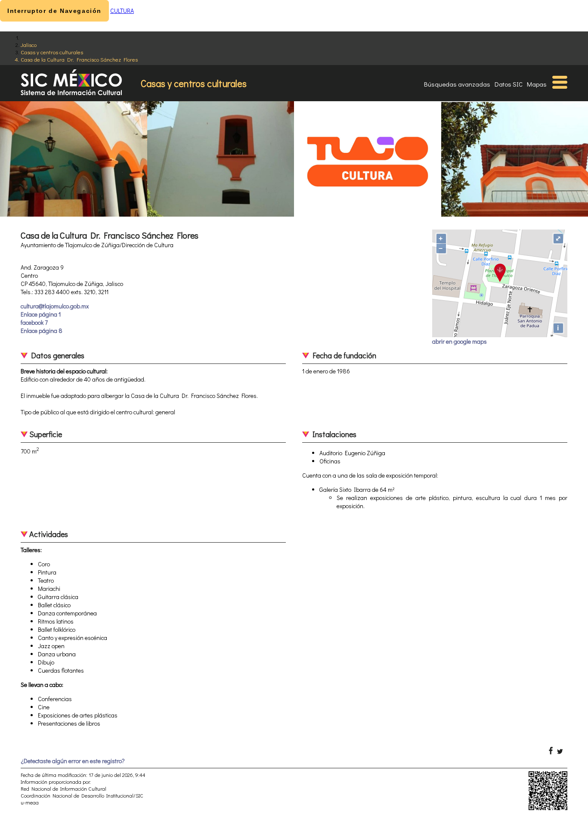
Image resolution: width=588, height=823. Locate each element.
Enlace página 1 (41, 314)
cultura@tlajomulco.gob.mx (55, 306)
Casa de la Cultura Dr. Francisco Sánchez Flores (79, 59)
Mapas (537, 84)
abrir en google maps (459, 341)
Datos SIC (509, 84)
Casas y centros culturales (52, 52)
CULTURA (122, 10)
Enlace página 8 (41, 330)
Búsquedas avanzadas (457, 84)
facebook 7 (34, 322)
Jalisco (29, 44)
